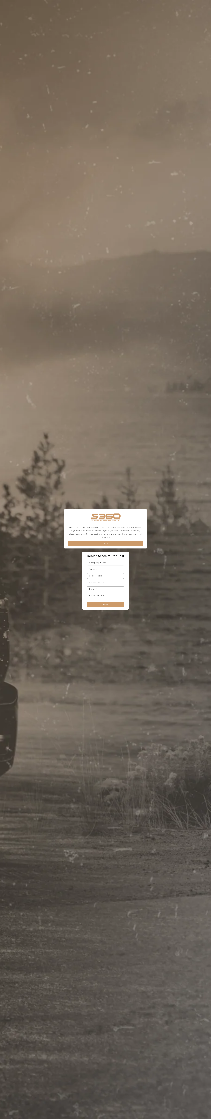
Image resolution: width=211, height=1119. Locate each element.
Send (105, 604)
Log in (105, 543)
